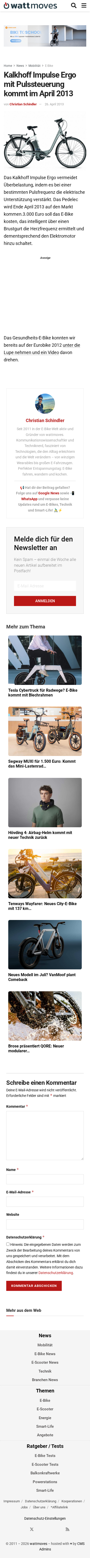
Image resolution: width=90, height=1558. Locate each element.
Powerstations (45, 1481)
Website (12, 1215)
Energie (45, 1417)
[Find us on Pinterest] (50, 1529)
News (20, 66)
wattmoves (38, 1544)
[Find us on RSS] (67, 1529)
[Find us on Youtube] (59, 1529)
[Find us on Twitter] (32, 1529)
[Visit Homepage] (30, 6)
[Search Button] (73, 5)
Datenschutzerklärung (25, 1237)
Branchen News (45, 1380)
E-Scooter (45, 1409)
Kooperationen (72, 1501)
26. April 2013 (54, 104)
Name (12, 1169)
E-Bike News (45, 1354)
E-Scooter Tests (45, 1464)
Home (8, 66)
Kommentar (17, 1106)
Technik (45, 1371)
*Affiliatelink (59, 1507)
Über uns (39, 1507)
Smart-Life (45, 1426)
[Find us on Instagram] (41, 1529)
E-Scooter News (45, 1362)
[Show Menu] (84, 5)
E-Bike (49, 66)
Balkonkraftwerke (45, 1473)
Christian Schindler (23, 104)
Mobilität (34, 66)
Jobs (24, 1507)
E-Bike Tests (45, 1455)
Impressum (12, 1501)
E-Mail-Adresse (20, 1192)
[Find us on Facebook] (23, 1529)
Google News (49, 493)
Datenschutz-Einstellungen (45, 1518)
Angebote (45, 1435)
